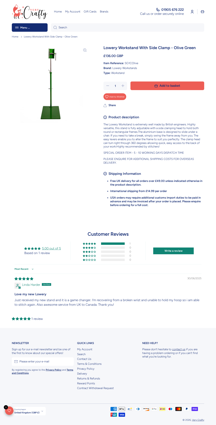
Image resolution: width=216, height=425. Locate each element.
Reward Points (86, 383)
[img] (24, 279)
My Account (84, 349)
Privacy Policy (85, 368)
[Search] (54, 27)
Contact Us (84, 359)
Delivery (82, 373)
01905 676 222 (172, 10)
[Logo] (29, 11)
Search (81, 354)
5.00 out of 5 (51, 248)
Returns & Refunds (88, 378)
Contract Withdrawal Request (95, 388)
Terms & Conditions (89, 363)
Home (15, 36)
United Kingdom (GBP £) (26, 412)
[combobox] (127, 27)
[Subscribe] (69, 361)
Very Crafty (198, 419)
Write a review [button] (174, 250)
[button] (202, 11)
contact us (178, 349)
